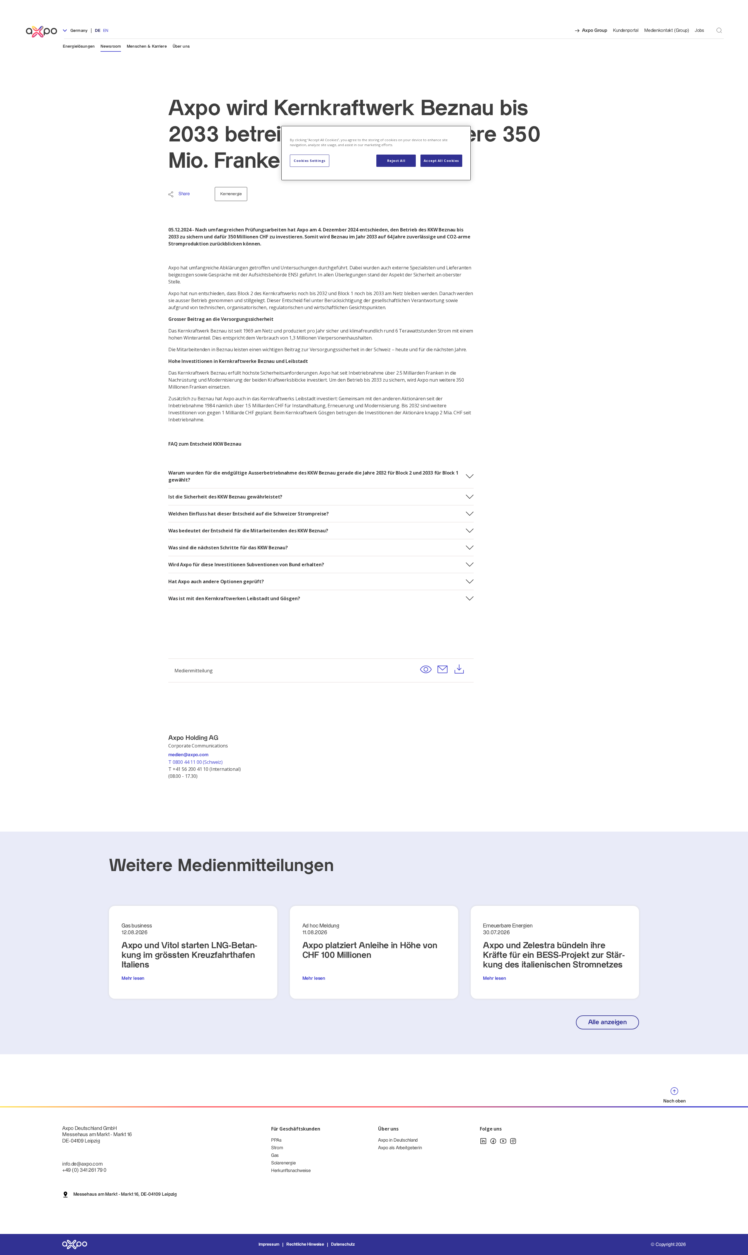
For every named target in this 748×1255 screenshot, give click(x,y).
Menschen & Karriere (147, 46)
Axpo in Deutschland (398, 1140)
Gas (275, 1155)
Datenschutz (343, 1244)
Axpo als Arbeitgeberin (400, 1148)
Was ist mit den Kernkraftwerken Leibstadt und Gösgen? (234, 598)
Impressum (269, 1244)
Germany (78, 31)
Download (459, 669)
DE (98, 31)
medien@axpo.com (188, 755)
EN (105, 31)
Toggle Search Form (719, 30)
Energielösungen (79, 46)
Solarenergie (283, 1163)
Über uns (181, 46)
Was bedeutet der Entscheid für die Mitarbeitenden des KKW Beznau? (248, 530)
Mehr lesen (133, 978)
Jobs (699, 30)
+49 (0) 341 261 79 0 (84, 1170)
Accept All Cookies (441, 160)
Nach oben (674, 1101)
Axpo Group (594, 30)
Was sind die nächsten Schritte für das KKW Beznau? (228, 547)
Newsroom (111, 46)
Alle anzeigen (607, 1022)
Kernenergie (231, 194)
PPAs (276, 1140)
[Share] (170, 194)
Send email (442, 669)
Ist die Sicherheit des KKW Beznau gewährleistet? (225, 497)
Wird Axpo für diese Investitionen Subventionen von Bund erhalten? (246, 564)
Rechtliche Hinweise (305, 1244)
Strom (277, 1148)
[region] (376, 153)
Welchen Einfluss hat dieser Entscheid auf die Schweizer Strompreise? (248, 513)
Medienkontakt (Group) (666, 30)
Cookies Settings (309, 160)
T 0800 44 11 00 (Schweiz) (196, 762)
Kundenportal (625, 30)
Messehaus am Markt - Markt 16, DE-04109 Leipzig (125, 1194)
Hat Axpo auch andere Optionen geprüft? (216, 581)
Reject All (396, 160)
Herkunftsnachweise (291, 1171)
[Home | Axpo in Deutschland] (44, 31)
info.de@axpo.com (82, 1163)
